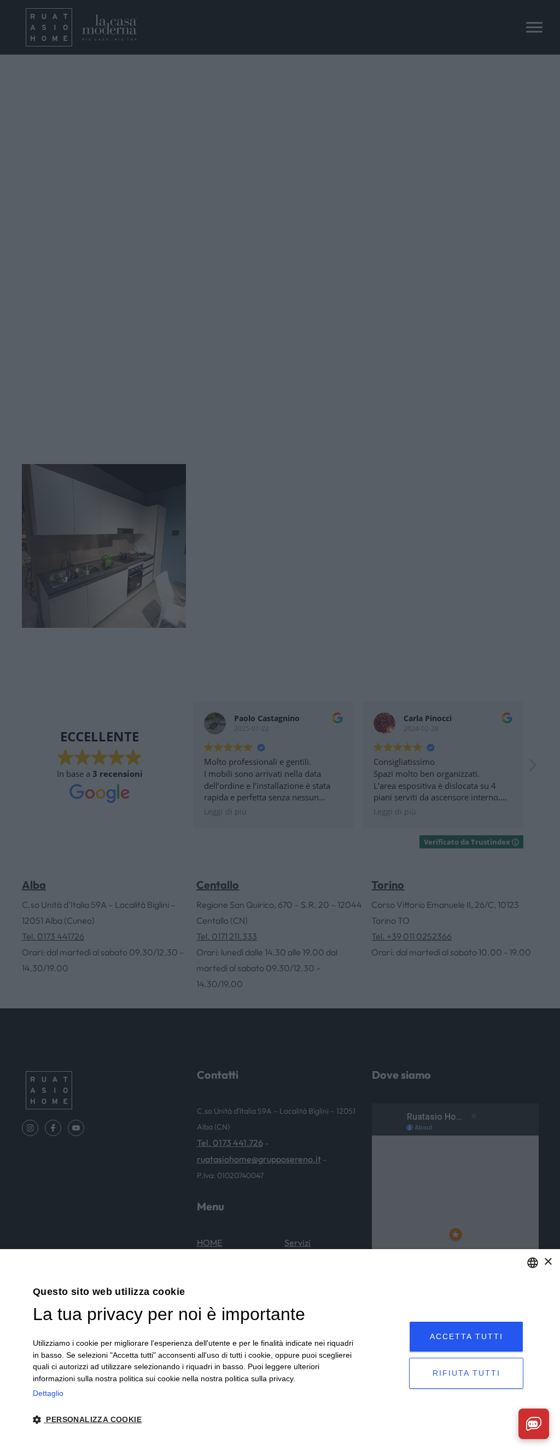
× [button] (548, 1262)
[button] (193, 1420)
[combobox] (532, 1262)
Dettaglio (48, 1393)
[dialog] (280, 1349)
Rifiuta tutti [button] (466, 1373)
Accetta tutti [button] (466, 1336)
